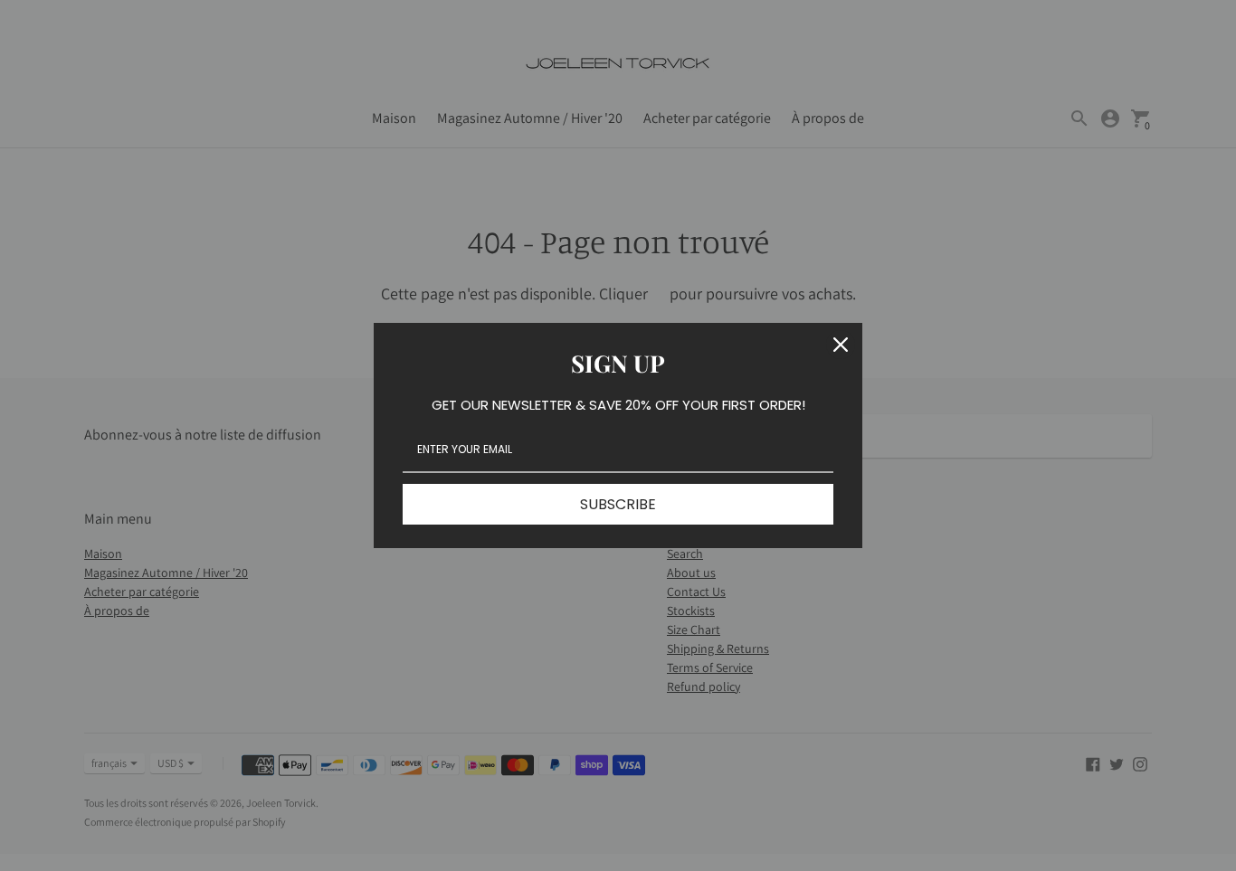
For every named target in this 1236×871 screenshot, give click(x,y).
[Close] (840, 344)
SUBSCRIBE (618, 504)
